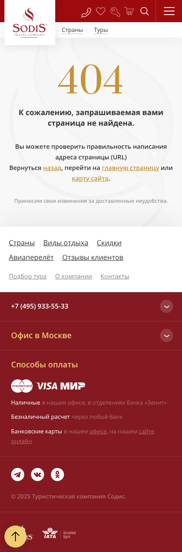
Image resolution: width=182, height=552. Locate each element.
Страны (22, 242)
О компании (73, 276)
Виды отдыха (65, 242)
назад (52, 168)
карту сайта (90, 178)
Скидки (109, 242)
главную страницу (130, 168)
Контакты (115, 276)
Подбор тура (28, 276)
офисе (98, 431)
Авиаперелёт (31, 257)
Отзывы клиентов (92, 257)
